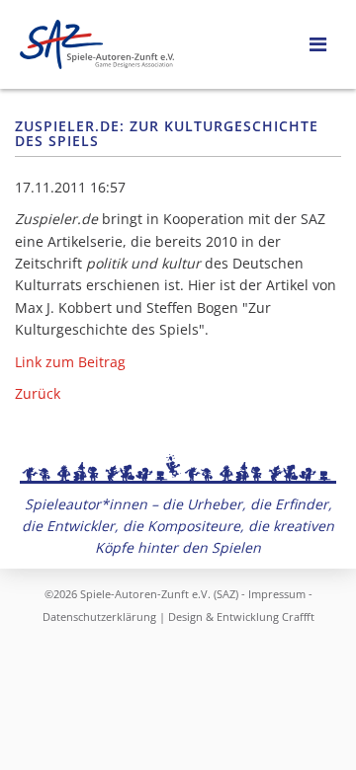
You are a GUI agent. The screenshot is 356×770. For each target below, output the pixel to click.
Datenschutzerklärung (99, 616)
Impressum (277, 593)
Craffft (298, 616)
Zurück (37, 393)
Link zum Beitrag (70, 361)
